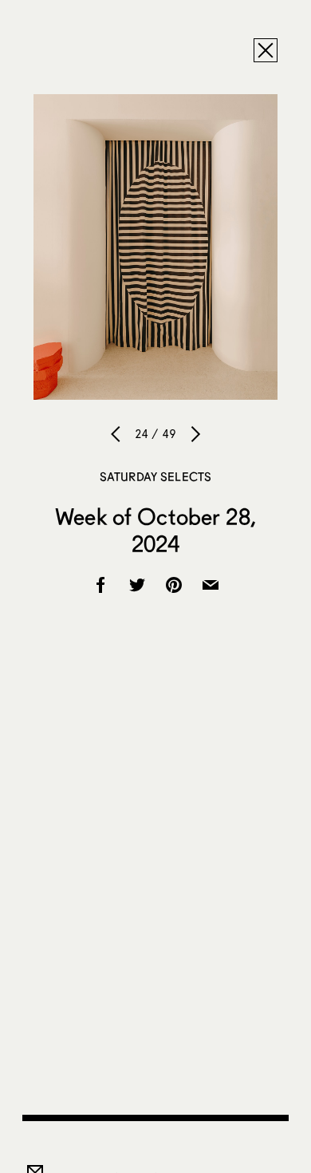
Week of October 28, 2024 (155, 530)
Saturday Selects (155, 476)
